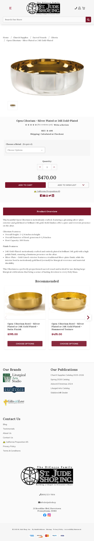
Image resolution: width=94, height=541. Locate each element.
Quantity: (47, 161)
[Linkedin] (53, 196)
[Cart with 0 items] (83, 8)
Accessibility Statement (72, 529)
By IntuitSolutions (38, 529)
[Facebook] (41, 196)
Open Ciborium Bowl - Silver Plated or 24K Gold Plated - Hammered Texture (68, 326)
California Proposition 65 (48, 191)
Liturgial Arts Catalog (60, 388)
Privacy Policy (9, 446)
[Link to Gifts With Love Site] (14, 402)
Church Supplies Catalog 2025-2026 (67, 375)
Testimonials (9, 429)
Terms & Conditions (12, 450)
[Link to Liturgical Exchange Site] (14, 389)
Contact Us (8, 437)
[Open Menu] (10, 8)
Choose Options (25, 343)
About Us (7, 433)
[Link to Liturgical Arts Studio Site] (14, 377)
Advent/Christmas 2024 (62, 384)
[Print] (47, 196)
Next (88, 317)
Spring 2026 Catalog (60, 379)
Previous (6, 317)
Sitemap (49, 529)
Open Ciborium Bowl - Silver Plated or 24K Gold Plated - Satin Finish (23, 326)
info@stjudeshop (48, 502)
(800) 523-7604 (48, 494)
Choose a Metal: (19, 144)
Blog (5, 424)
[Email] (44, 196)
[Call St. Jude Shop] (76, 8)
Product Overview (47, 211)
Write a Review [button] (61, 125)
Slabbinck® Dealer (59, 392)
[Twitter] (50, 196)
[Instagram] (49, 515)
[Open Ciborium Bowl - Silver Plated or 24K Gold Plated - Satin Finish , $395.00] (25, 302)
